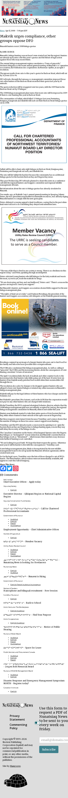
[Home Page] (25, 26)
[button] (15, 788)
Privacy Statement (17, 717)
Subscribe (49, 749)
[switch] (38, 723)
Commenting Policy (18, 726)
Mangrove (15, 766)
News (2, 31)
